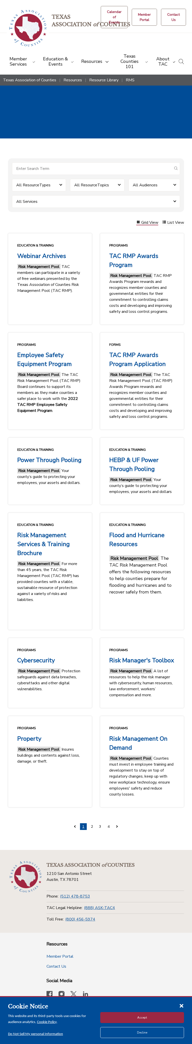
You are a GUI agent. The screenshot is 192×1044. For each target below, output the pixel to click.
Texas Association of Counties (29, 80)
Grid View (149, 222)
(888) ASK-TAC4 (99, 908)
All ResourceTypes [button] (33, 185)
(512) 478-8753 (75, 896)
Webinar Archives (41, 256)
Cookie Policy (46, 1022)
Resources (73, 80)
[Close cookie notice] (181, 1005)
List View (175, 222)
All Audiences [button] (145, 185)
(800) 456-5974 (80, 919)
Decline (142, 1033)
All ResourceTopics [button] (91, 185)
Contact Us (56, 966)
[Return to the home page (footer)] (25, 877)
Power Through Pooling (49, 460)
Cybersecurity (36, 660)
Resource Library (103, 80)
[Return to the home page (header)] (28, 28)
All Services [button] (27, 201)
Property (29, 739)
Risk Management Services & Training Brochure (43, 544)
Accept (142, 1018)
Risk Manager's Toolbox (141, 660)
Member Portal (60, 956)
